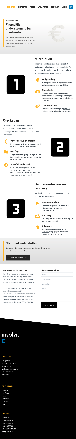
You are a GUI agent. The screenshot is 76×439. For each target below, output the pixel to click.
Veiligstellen (6, 361)
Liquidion (45, 232)
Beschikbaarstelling (9, 363)
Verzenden (49, 305)
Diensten (11, 7)
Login (64, 7)
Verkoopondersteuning (10, 369)
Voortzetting (6, 366)
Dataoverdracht (7, 372)
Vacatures (43, 7)
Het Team (22, 7)
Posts (32, 7)
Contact (55, 7)
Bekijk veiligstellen (18, 257)
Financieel (5, 375)
